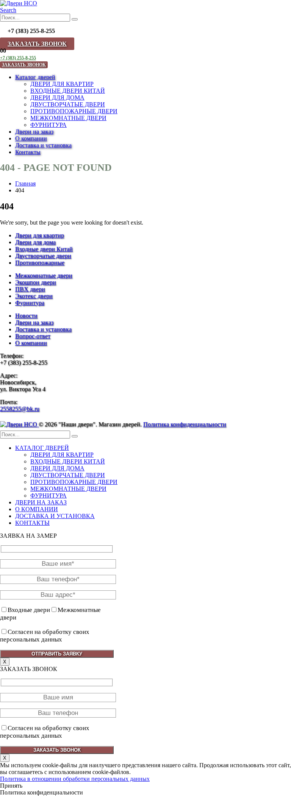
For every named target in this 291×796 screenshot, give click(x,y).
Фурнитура (29, 303)
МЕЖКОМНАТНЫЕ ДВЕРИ (68, 118)
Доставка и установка (43, 145)
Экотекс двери (34, 296)
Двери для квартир (39, 235)
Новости (26, 315)
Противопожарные (39, 262)
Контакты (28, 152)
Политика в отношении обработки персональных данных (75, 779)
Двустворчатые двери (43, 256)
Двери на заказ (34, 131)
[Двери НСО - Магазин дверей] (18, 3)
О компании (31, 138)
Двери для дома (35, 242)
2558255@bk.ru (19, 409)
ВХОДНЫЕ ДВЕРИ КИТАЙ (67, 90)
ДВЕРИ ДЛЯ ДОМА (57, 97)
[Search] (75, 19)
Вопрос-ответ (32, 336)
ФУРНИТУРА (48, 125)
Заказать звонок (37, 44)
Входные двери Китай (44, 249)
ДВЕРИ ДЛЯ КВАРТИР (62, 84)
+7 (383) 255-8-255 (18, 58)
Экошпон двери (35, 282)
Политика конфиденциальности (184, 424)
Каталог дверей (35, 77)
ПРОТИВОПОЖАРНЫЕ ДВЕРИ (73, 111)
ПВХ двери (30, 289)
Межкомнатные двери (43, 275)
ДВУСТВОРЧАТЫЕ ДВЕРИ (67, 104)
